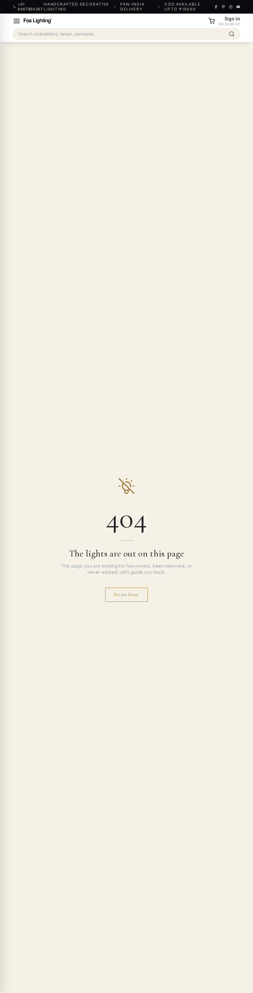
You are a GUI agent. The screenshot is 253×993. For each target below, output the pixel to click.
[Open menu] (16, 21)
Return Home (126, 594)
